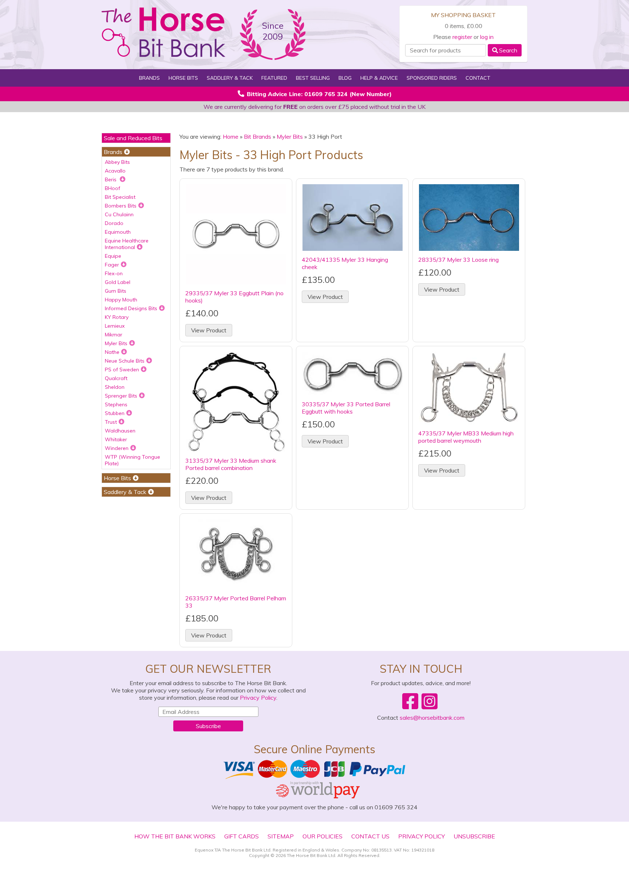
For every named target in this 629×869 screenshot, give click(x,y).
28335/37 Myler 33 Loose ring (458, 259)
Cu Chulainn (119, 214)
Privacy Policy (258, 697)
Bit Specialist (120, 197)
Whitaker (116, 439)
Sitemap (281, 836)
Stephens (116, 404)
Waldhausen (120, 430)
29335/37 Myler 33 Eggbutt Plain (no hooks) (234, 296)
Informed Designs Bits (131, 308)
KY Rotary (116, 317)
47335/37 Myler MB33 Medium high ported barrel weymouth (466, 437)
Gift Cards (241, 836)
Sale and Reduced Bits (133, 138)
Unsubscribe (474, 836)
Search (508, 50)
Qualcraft (116, 378)
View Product (208, 330)
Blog (345, 78)
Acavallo (115, 170)
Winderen (116, 448)
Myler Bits (116, 343)
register (462, 36)
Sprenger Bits (121, 395)
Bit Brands (257, 136)
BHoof (112, 188)
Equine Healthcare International (127, 243)
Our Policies (322, 836)
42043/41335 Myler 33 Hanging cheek (345, 263)
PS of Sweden (122, 369)
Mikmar (113, 334)
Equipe (113, 256)
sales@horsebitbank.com (432, 717)
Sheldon (114, 387)
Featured (274, 78)
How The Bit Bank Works (174, 836)
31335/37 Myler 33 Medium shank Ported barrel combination (230, 464)
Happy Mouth (121, 299)
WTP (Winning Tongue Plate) (132, 460)
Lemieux (114, 326)
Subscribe (208, 726)
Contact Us (370, 836)
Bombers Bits (121, 205)
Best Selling (313, 78)
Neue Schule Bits (125, 361)
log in (487, 36)
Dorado (114, 223)
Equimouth (118, 232)
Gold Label (117, 282)
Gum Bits (115, 291)
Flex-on (114, 273)
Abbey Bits (117, 162)
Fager (112, 264)
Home (230, 136)
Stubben (114, 413)
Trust (111, 422)
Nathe (112, 352)
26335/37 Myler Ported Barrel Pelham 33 (235, 602)
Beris (111, 179)
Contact (478, 78)
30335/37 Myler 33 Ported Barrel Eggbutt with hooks (346, 407)
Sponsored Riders (432, 78)
